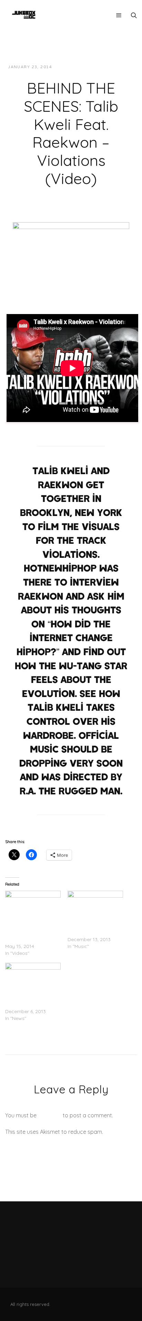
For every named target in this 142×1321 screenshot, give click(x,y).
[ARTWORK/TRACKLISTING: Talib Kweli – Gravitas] (33, 978)
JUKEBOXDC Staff (81, 67)
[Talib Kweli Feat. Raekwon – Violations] (95, 906)
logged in (49, 1115)
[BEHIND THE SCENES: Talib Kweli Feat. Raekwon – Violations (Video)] (71, 253)
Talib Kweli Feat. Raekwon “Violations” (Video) (29, 932)
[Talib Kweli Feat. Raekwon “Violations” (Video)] (33, 906)
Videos (119, 67)
